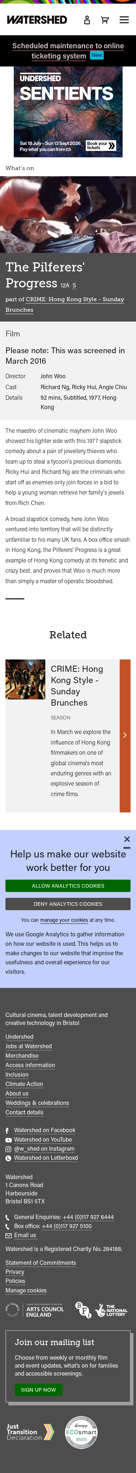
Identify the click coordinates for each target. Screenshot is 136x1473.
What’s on (19, 168)
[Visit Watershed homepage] (37, 20)
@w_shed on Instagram (44, 1149)
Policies (15, 1281)
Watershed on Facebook (44, 1130)
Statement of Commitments (40, 1263)
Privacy (14, 1272)
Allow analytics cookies (68, 885)
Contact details (24, 1112)
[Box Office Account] (87, 20)
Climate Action (24, 1084)
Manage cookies (26, 1290)
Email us (26, 1235)
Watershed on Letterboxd (46, 1158)
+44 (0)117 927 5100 (67, 1226)
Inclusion (17, 1075)
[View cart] (105, 20)
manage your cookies (64, 920)
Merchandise (21, 1056)
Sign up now (40, 1391)
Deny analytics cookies (68, 904)
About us (17, 1093)
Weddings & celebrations (37, 1103)
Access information (30, 1065)
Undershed (19, 1037)
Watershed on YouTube (43, 1140)
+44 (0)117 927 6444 (88, 1217)
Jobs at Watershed (28, 1046)
